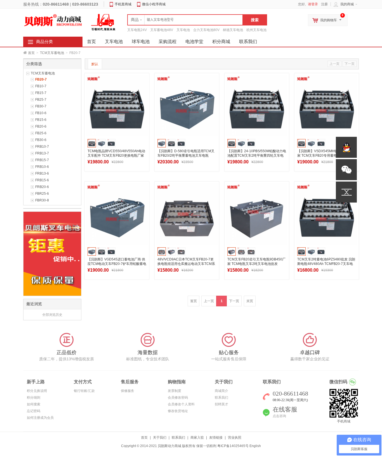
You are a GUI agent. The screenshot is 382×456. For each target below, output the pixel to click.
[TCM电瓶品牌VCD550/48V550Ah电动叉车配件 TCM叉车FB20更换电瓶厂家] (117, 105)
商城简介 (221, 391)
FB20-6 (40, 126)
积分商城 (221, 41)
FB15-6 (40, 120)
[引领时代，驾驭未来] (103, 22)
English (255, 446)
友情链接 (216, 437)
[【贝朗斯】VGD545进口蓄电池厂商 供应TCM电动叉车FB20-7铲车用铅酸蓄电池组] (117, 214)
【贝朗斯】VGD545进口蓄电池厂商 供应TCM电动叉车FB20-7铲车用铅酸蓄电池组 (117, 263)
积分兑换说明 (37, 391)
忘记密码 (33, 411)
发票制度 (174, 391)
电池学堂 (194, 41)
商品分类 (44, 41)
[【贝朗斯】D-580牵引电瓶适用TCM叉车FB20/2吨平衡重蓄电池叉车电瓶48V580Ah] (187, 105)
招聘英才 (221, 404)
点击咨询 (279, 416)
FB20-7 (41, 79)
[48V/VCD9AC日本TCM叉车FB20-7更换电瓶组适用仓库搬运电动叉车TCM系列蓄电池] (187, 214)
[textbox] (185, 20)
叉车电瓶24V (137, 30)
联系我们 (248, 41)
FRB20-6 (42, 187)
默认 (94, 64)
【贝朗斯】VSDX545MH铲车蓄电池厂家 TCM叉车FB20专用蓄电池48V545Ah (326, 155)
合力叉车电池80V (206, 30)
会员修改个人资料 (181, 404)
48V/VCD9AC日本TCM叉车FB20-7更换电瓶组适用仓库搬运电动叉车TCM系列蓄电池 (186, 263)
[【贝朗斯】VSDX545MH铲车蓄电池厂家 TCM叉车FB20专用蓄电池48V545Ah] (326, 105)
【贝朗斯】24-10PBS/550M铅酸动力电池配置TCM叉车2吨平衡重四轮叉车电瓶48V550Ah (256, 155)
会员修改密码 (178, 397)
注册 (324, 4)
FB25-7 (40, 100)
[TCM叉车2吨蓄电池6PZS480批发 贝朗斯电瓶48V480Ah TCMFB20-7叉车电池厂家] (326, 214)
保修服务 (127, 391)
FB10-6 (40, 113)
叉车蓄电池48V (161, 30)
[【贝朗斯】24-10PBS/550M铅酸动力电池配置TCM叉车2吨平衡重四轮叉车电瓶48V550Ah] (256, 105)
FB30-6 (40, 140)
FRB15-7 (42, 160)
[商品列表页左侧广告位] (52, 253)
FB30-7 (40, 106)
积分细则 (33, 397)
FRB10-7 (42, 147)
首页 (31, 53)
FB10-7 (40, 86)
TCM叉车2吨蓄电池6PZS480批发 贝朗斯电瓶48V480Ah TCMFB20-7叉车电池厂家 (326, 263)
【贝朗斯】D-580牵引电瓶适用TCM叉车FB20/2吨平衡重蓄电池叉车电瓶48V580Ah (185, 155)
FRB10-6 (42, 167)
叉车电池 (183, 30)
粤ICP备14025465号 (233, 446)
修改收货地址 (178, 411)
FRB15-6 (42, 180)
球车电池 (141, 41)
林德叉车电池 (233, 30)
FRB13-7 (42, 153)
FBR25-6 (42, 194)
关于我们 (159, 437)
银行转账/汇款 (84, 391)
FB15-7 (40, 93)
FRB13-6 (42, 173)
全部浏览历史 (52, 315)
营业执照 (234, 437)
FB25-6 (40, 133)
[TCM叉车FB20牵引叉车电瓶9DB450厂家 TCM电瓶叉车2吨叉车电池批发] (256, 214)
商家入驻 (197, 437)
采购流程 (167, 41)
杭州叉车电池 (256, 30)
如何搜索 (33, 404)
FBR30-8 (42, 200)
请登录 (313, 4)
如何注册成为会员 (40, 418)
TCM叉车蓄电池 (52, 53)
